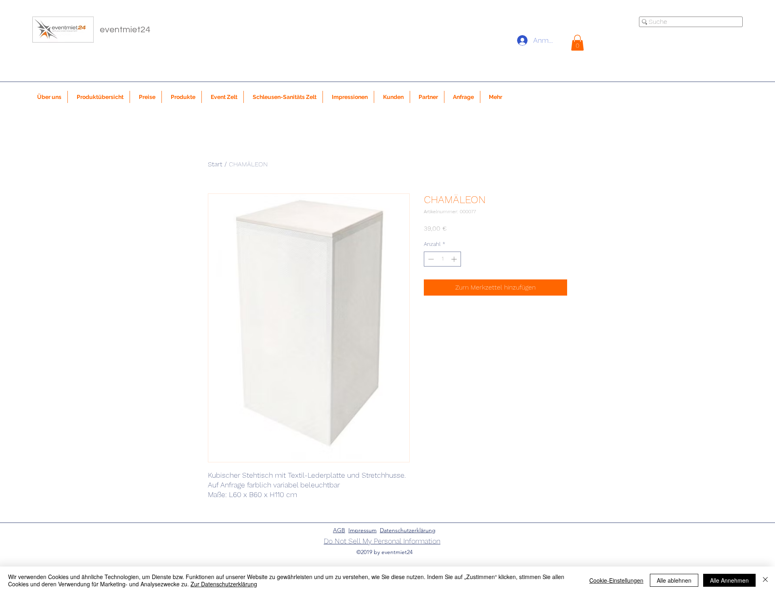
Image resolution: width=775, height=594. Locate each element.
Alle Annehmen (729, 580)
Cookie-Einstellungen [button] (616, 580)
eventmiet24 (125, 29)
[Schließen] (765, 580)
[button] (577, 42)
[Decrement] (430, 259)
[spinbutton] (442, 259)
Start (215, 164)
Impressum (362, 530)
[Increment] (455, 259)
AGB (339, 530)
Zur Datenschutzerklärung (224, 584)
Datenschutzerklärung (408, 530)
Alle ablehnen (674, 580)
